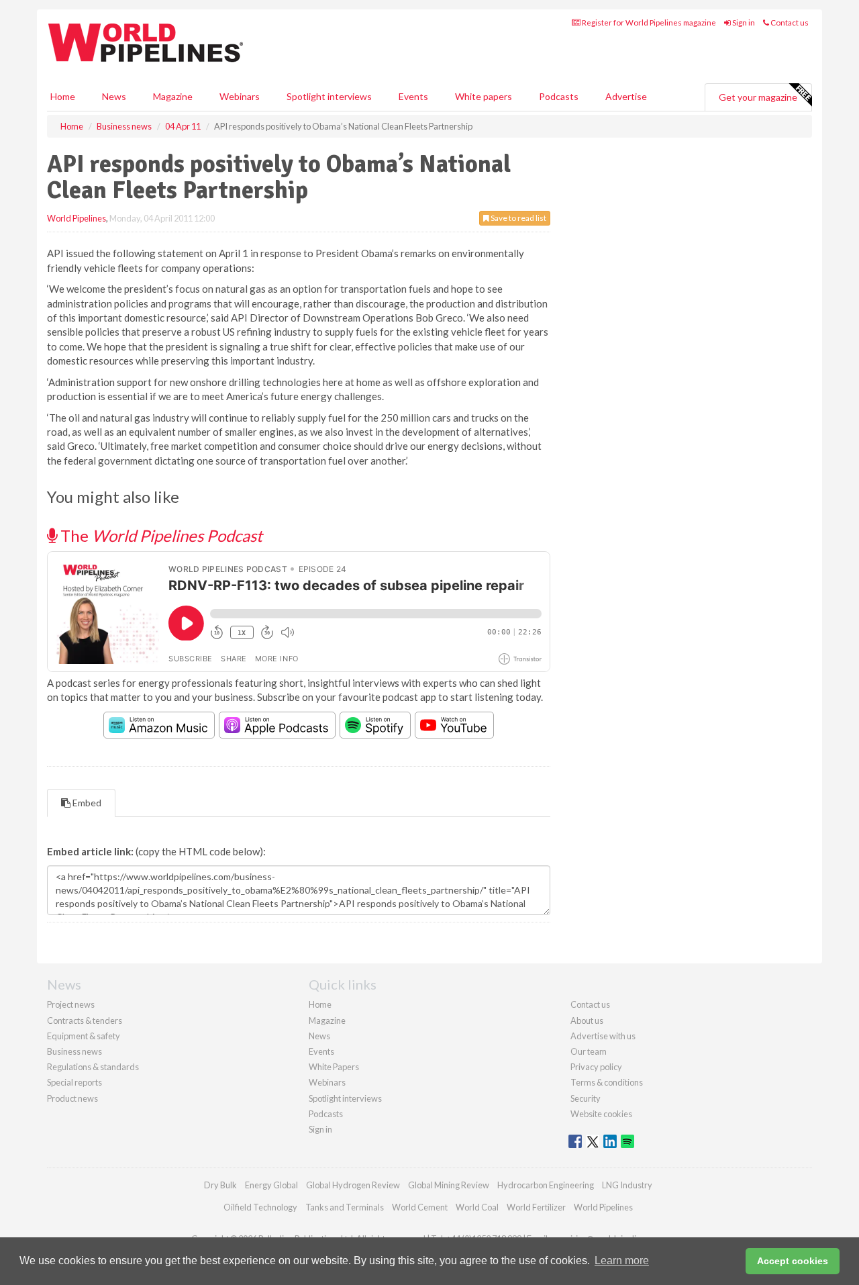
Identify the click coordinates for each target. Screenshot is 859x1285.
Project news (71, 1004)
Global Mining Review (448, 1185)
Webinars (239, 96)
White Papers (334, 1066)
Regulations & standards (93, 1066)
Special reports (74, 1082)
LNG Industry (627, 1185)
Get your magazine (758, 97)
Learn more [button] (622, 1260)
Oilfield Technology (260, 1207)
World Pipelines (76, 218)
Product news (72, 1098)
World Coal (477, 1207)
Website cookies (601, 1113)
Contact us (789, 22)
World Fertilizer (536, 1207)
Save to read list (517, 218)
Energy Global (271, 1185)
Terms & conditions (606, 1082)
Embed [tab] (85, 802)
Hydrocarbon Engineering (545, 1185)
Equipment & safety (83, 1036)
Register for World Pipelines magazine (648, 22)
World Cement (420, 1207)
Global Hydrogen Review (353, 1185)
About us (586, 1020)
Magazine (173, 96)
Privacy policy (596, 1066)
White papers (483, 96)
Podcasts (558, 96)
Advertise (626, 96)
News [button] (114, 96)
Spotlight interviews (329, 96)
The (159, 535)
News (319, 1036)
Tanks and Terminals (344, 1207)
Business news (74, 1051)
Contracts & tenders (84, 1020)
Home (62, 96)
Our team (588, 1051)
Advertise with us (603, 1036)
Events (413, 96)
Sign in (743, 22)
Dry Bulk (220, 1185)
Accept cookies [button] (792, 1260)
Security (585, 1098)
